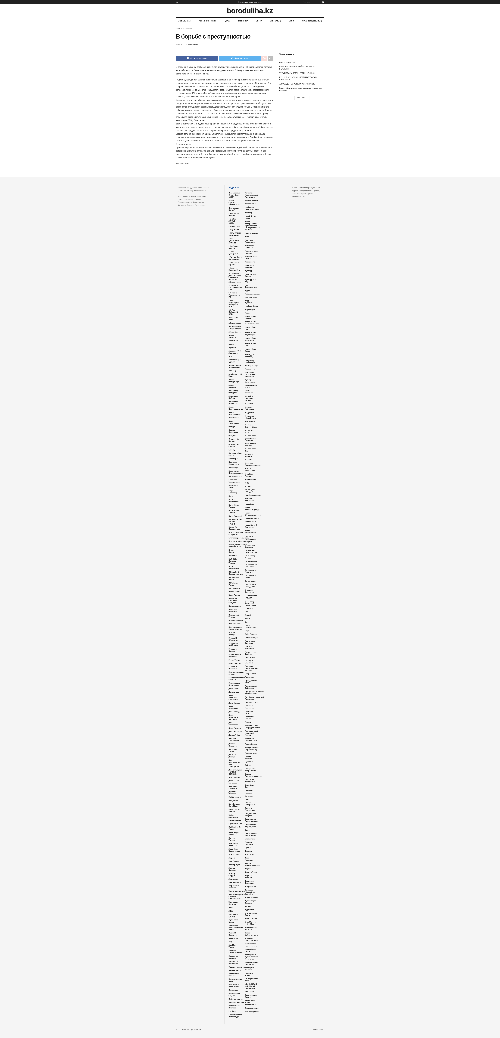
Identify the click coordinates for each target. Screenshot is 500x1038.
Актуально (233, 341)
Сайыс (248, 765)
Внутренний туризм (234, 616)
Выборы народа (232, 634)
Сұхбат (248, 848)
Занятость (233, 938)
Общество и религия (250, 571)
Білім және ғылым (234, 506)
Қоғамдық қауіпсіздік (250, 361)
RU (177, 2)
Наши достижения (250, 531)
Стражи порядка (249, 843)
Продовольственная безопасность (254, 692)
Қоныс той (250, 369)
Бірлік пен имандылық (234, 528)
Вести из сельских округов (233, 600)
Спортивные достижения (251, 834)
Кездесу (248, 213)
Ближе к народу (232, 551)
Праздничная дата (251, 681)
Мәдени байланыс (249, 408)
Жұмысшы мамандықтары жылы (236, 927)
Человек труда (249, 974)
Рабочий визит (249, 712)
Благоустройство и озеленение (237, 546)
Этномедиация (251, 1008)
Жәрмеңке (233, 879)
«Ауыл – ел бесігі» (234, 214)
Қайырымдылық (252, 294)
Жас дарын (234, 861)
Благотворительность (239, 538)
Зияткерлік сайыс (234, 975)
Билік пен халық (233, 486)
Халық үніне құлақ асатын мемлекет (251, 957)
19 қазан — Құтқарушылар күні (235, 287)
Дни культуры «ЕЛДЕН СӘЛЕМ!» (235, 772)
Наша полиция (252, 518)
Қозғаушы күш (251, 365)
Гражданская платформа (234, 684)
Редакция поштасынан (251, 740)
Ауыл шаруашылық (312, 21)
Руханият (249, 762)
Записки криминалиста (235, 951)
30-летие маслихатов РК (234, 295)
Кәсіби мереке (251, 200)
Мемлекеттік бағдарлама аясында (250, 438)
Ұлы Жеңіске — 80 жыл (251, 923)
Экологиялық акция (251, 996)
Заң (230, 942)
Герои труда (234, 660)
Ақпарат (232, 347)
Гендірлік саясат (233, 650)
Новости (249, 536)
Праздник (249, 677)
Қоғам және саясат (250, 350)
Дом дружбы (234, 777)
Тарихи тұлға (251, 872)
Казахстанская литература (235, 1016)
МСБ (247, 483)
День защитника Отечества (234, 697)
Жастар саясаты (232, 869)
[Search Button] (322, 2)
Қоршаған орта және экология (250, 374)
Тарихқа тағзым (248, 876)
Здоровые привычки (233, 962)
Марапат (249, 404)
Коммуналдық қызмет (251, 252)
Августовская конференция (235, 327)
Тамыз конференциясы (252, 864)
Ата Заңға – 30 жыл (235, 375)
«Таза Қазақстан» (234, 253)
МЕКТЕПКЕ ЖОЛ (250, 431)
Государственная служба (236, 673)
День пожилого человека (233, 717)
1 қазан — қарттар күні (234, 269)
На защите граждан (250, 491)
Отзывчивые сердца (251, 596)
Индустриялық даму (235, 980)
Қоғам (227, 21)
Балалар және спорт (235, 454)
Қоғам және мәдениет (250, 339)
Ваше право (234, 595)
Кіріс (247, 237)
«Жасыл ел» (234, 226)
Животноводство (237, 891)
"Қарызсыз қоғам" (234, 209)
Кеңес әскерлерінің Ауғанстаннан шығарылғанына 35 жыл (253, 225)
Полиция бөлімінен (249, 662)
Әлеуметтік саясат (234, 445)
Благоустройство (237, 541)
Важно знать (234, 592)
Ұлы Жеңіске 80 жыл (251, 928)
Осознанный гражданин (250, 585)
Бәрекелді (233, 467)
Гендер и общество (233, 639)
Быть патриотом (234, 567)
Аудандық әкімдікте (233, 391)
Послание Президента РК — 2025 (252, 668)
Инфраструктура (236, 1002)
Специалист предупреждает (252, 820)
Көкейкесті (250, 262)
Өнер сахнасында (250, 626)
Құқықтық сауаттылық (250, 381)
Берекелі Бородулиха (234, 481)
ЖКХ (231, 911)
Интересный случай (234, 994)
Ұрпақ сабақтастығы (251, 934)
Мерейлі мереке (249, 455)
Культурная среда (250, 275)
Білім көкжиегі (235, 516)
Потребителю (251, 674)
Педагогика (250, 657)
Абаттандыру (235, 323)
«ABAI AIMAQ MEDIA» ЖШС (192, 1030)
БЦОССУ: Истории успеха (233, 561)
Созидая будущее (287, 62)
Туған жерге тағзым (250, 902)
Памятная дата (251, 637)
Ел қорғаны (234, 800)
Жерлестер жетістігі (234, 887)
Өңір (247, 631)
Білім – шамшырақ (234, 500)
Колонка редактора (250, 241)
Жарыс (232, 858)
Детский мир (234, 735)
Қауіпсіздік (250, 309)
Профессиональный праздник (254, 698)
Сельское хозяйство (250, 780)
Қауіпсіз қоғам (251, 306)
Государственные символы (237, 679)
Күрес (247, 290)
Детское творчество (234, 739)
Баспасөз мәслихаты (234, 463)
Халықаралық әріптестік (251, 963)
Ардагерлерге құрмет (235, 361)
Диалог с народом (233, 745)
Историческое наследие (235, 1007)
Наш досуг (250, 504)
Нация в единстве (249, 499)
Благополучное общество (236, 533)
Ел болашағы (235, 797)
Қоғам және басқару (250, 317)
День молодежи (233, 707)
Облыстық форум (250, 557)
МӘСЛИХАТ (250, 421)
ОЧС (247, 612)
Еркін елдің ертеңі (234, 834)
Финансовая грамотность (251, 945)
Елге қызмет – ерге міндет (235, 805)
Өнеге (247, 618)
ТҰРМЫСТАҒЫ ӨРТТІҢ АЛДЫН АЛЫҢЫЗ (296, 73)
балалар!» (233, 459)
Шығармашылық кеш (252, 980)
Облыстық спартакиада (251, 551)
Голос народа (235, 663)
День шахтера (235, 731)
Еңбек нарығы (235, 824)
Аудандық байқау (233, 397)
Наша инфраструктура (252, 508)
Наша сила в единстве (251, 526)
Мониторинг (250, 479)
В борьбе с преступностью (236, 573)
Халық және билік (207, 21)
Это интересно (252, 1011)
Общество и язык (250, 577)
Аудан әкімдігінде (234, 380)
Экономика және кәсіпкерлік (250, 1002)
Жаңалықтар (184, 21)
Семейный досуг (250, 786)
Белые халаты (235, 476)
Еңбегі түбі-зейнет (234, 810)
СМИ (247, 799)
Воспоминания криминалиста (235, 628)
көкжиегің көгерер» (249, 266)
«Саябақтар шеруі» (234, 247)
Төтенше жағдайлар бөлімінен (250, 892)
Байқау (232, 450)
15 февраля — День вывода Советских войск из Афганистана (235, 277)
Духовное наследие (233, 793)
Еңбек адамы (235, 820)
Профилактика (251, 702)
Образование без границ (251, 566)
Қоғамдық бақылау (249, 355)
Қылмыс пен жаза (251, 386)
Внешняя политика (233, 610)
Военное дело (235, 624)
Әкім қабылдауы (234, 422)
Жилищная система (233, 903)
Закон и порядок (232, 934)
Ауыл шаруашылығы (236, 408)
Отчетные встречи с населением (250, 603)
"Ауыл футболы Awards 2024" (235, 202)
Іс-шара (232, 1011)
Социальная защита (250, 815)
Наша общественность (253, 514)
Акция (231, 344)
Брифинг (233, 555)
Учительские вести (251, 914)
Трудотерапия (251, 897)
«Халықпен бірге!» (234, 264)
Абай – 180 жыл (234, 318)
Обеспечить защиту (250, 540)
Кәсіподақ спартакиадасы (252, 208)
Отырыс (249, 608)
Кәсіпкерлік (250, 204)
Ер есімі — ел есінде (235, 828)
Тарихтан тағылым (249, 882)
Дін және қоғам (233, 750)
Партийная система (250, 642)
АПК (230, 356)
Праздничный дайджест (251, 687)
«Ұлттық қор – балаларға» (235, 258)
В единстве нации (234, 578)
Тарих (248, 869)
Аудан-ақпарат (232, 386)
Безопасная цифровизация (236, 472)
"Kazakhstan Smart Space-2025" (235, 195)
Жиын (231, 908)
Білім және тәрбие (234, 511)
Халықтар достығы (249, 969)
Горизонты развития (234, 668)
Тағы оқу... (302, 98)
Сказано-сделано (249, 795)
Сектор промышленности (253, 775)
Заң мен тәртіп (232, 946)
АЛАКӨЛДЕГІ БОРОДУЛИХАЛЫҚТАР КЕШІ (297, 84)
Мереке (248, 460)
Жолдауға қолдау (233, 915)
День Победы (235, 712)
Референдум (251, 753)
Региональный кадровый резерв (251, 733)
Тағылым (249, 854)
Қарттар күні (251, 297)
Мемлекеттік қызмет (250, 444)
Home (178, 28)
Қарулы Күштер (248, 302)
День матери (234, 703)
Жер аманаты (235, 882)
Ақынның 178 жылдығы (235, 352)
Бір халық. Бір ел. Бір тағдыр (235, 521)
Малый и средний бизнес (249, 398)
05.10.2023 (180, 44)
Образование (251, 561)
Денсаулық (275, 21)
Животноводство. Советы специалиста (237, 896)
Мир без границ (249, 475)
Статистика (250, 839)
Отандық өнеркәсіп (249, 591)
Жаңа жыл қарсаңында (234, 850)
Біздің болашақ (233, 492)
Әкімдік (232, 427)
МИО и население (250, 470)
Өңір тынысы (251, 634)
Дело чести (234, 689)
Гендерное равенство (233, 644)
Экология (249, 992)
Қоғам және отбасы (250, 345)
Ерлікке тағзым (232, 839)
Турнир (248, 906)
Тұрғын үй (249, 910)
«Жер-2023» (234, 230)
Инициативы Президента (234, 986)
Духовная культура (233, 787)
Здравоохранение (237, 967)
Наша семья (250, 522)
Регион (248, 722)
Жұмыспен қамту (233, 921)
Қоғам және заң (250, 328)
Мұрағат (248, 486)
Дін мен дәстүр (232, 756)
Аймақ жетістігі (232, 336)
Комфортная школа (251, 257)
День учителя (235, 728)
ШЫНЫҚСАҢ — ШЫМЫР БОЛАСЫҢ (251, 986)
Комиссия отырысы (249, 246)
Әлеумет (232, 435)
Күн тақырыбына (251, 286)
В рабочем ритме (233, 584)
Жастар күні (234, 865)
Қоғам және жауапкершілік (252, 323)
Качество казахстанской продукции (251, 195)
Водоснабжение (236, 620)
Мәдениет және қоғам (250, 417)
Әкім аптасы (234, 418)
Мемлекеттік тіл (250, 450)
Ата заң (232, 371)
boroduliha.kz (250, 11)
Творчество (250, 886)
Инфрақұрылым (236, 999)
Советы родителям (250, 809)
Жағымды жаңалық (233, 844)
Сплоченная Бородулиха (250, 825)
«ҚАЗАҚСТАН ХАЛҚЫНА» (235, 234)
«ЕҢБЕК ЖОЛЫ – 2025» (232, 221)
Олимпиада (250, 581)
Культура (249, 271)
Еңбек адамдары (233, 816)
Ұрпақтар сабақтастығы (251, 939)
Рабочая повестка (249, 707)
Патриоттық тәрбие (250, 653)
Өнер (247, 622)
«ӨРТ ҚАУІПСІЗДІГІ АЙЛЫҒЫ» (234, 241)
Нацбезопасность (253, 495)
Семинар (249, 790)
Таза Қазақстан (249, 859)
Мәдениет (243, 21)
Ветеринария (235, 606)
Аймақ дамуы (235, 332)
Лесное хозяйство (250, 392)
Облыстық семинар (250, 546)
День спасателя (233, 724)
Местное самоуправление (253, 464)
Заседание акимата (233, 957)
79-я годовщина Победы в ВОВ (234, 303)
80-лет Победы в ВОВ (233, 312)
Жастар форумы (232, 874)
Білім (291, 21)
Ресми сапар (251, 744)
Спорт (259, 21)
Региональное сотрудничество (252, 727)
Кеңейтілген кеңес (250, 217)
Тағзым (248, 851)
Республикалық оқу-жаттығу (252, 748)
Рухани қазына (248, 757)
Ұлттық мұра (251, 918)
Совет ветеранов (250, 804)
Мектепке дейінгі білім (251, 426)
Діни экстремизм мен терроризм (234, 763)
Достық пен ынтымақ (234, 782)
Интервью (233, 990)
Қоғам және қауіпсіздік (250, 334)
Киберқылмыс (251, 233)
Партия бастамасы (250, 647)
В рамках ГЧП (235, 588)
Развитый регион (249, 718)
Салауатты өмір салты (250, 769)
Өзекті (248, 615)
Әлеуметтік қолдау (234, 440)
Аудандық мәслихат (233, 402)
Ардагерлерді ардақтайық (235, 366)
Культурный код (250, 280)
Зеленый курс (235, 970)
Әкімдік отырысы (233, 431)
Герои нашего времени (235, 655)
